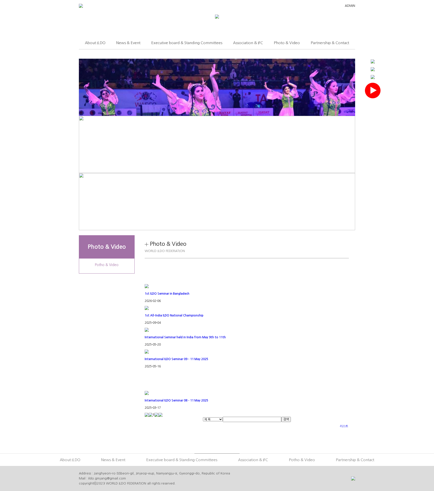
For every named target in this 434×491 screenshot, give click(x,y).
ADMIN (350, 5)
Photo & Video (287, 43)
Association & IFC (248, 43)
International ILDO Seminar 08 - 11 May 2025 (176, 400)
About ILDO (95, 43)
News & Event (128, 43)
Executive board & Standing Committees (186, 43)
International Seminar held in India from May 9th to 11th (185, 337)
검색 (286, 419)
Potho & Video (107, 265)
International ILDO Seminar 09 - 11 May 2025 (176, 359)
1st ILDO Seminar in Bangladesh (167, 293)
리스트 (344, 426)
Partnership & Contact (330, 43)
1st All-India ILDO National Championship (174, 315)
